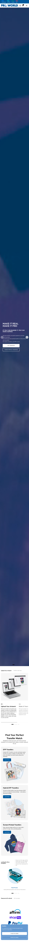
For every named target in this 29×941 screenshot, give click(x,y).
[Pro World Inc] (9, 5)
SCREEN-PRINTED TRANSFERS (11, 349)
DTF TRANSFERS (11, 345)
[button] (20, 5)
